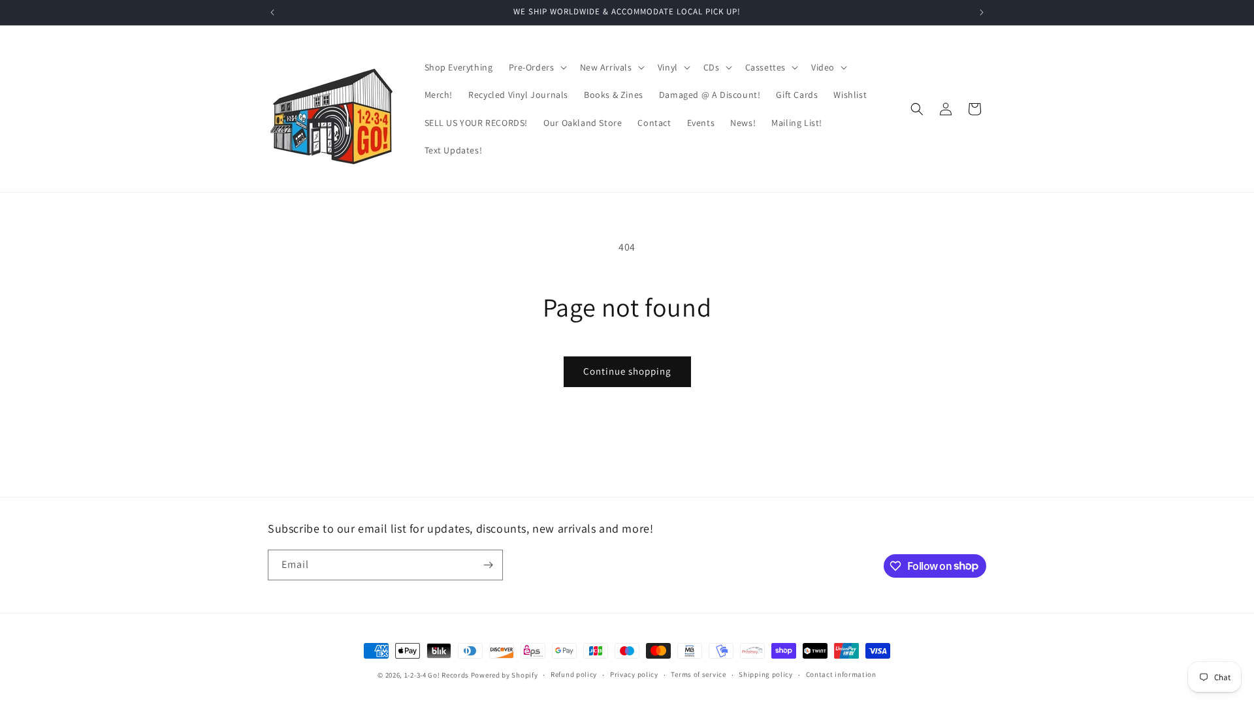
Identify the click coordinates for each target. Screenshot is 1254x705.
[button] (536, 67)
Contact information (841, 674)
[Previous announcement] (272, 12)
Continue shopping (627, 371)
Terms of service (698, 674)
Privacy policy (634, 674)
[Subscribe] (488, 565)
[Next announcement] (981, 12)
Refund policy (574, 674)
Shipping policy (766, 674)
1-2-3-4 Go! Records (436, 675)
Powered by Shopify (504, 675)
